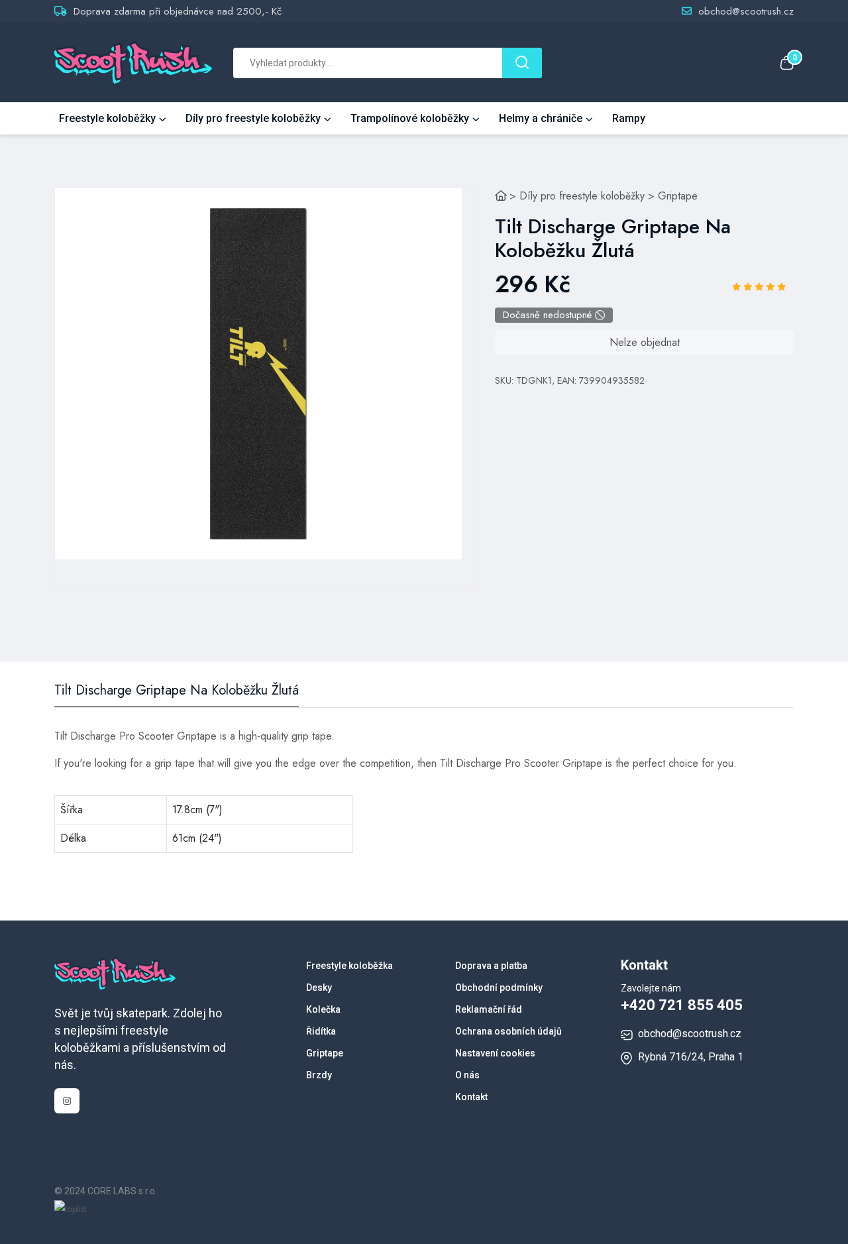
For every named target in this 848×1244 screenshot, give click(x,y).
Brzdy (319, 1075)
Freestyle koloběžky (107, 118)
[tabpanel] (258, 373)
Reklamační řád (488, 1009)
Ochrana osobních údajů (508, 1031)
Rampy (628, 118)
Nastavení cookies (495, 1053)
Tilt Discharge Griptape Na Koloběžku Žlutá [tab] (176, 690)
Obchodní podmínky (499, 987)
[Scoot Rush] (501, 195)
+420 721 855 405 (682, 1005)
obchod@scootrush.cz (746, 11)
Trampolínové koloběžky (409, 118)
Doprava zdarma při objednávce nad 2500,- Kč (178, 11)
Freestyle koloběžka (349, 965)
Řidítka (321, 1031)
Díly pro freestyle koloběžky (253, 118)
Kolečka (323, 1009)
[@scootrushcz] (67, 1100)
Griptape (678, 195)
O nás (467, 1075)
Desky (319, 987)
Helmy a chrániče (540, 118)
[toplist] (70, 1208)
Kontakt (471, 1097)
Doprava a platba (491, 965)
